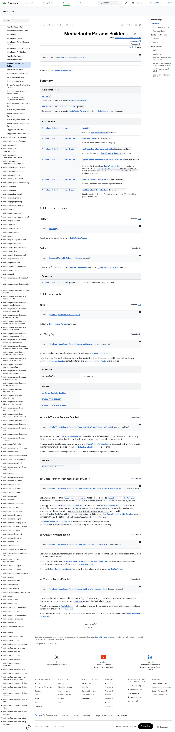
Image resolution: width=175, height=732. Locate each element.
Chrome (76, 716)
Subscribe (145, 726)
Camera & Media (64, 695)
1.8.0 (139, 479)
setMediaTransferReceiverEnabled (98, 149)
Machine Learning (65, 687)
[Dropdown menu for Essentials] (37, 3)
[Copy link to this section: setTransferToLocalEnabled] (72, 579)
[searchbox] (16, 21)
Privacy (61, 698)
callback (78, 601)
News (37, 698)
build (85, 128)
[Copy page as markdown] (135, 34)
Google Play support (159, 691)
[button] (15, 137)
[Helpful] (136, 25)
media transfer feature (96, 361)
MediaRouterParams (63, 71)
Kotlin (131, 47)
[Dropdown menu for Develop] (73, 3)
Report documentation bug (162, 687)
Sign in (169, 3)
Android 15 (109, 691)
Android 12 (109, 702)
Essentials (29, 3)
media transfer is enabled (76, 561)
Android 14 (109, 695)
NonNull (55, 107)
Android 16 (109, 687)
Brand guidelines (57, 726)
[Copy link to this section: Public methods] (63, 294)
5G (59, 702)
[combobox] (110, 3)
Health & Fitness (64, 691)
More (82, 3)
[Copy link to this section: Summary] (55, 81)
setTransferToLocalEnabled (95, 190)
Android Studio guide (136, 686)
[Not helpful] (139, 25)
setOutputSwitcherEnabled (95, 179)
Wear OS (85, 687)
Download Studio (134, 697)
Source (37, 695)
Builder (45, 96)
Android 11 (109, 706)
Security (38, 691)
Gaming (61, 683)
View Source (134, 41)
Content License (101, 637)
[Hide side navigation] (28, 727)
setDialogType (89, 138)
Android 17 (109, 683)
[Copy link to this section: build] (47, 305)
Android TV (86, 698)
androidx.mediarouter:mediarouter (128, 38)
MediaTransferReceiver (111, 153)
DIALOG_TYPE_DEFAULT (102, 353)
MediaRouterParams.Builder (73, 57)
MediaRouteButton (99, 561)
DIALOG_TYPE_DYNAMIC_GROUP (54, 405)
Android (38, 683)
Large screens (87, 683)
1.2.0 (139, 44)
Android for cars (88, 695)
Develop (66, 3)
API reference (10, 12)
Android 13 (109, 698)
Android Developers (47, 25)
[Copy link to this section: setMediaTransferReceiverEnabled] (81, 417)
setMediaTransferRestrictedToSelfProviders (103, 159)
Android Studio (156, 3)
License (46, 726)
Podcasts (38, 706)
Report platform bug (159, 683)
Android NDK (133, 701)
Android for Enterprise (43, 687)
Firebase (86, 716)
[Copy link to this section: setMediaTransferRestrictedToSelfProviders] (92, 479)
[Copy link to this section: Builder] (50, 219)
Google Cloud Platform (103, 716)
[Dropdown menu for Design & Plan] (57, 3)
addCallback (67, 609)
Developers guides (135, 689)
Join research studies (160, 695)
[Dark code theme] (139, 54)
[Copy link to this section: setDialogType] (58, 334)
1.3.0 (139, 417)
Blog (36, 702)
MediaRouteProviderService (106, 168)
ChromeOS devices (89, 691)
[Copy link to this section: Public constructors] (69, 208)
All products (122, 716)
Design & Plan (48, 3)
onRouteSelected (67, 606)
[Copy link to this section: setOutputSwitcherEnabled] (72, 535)
